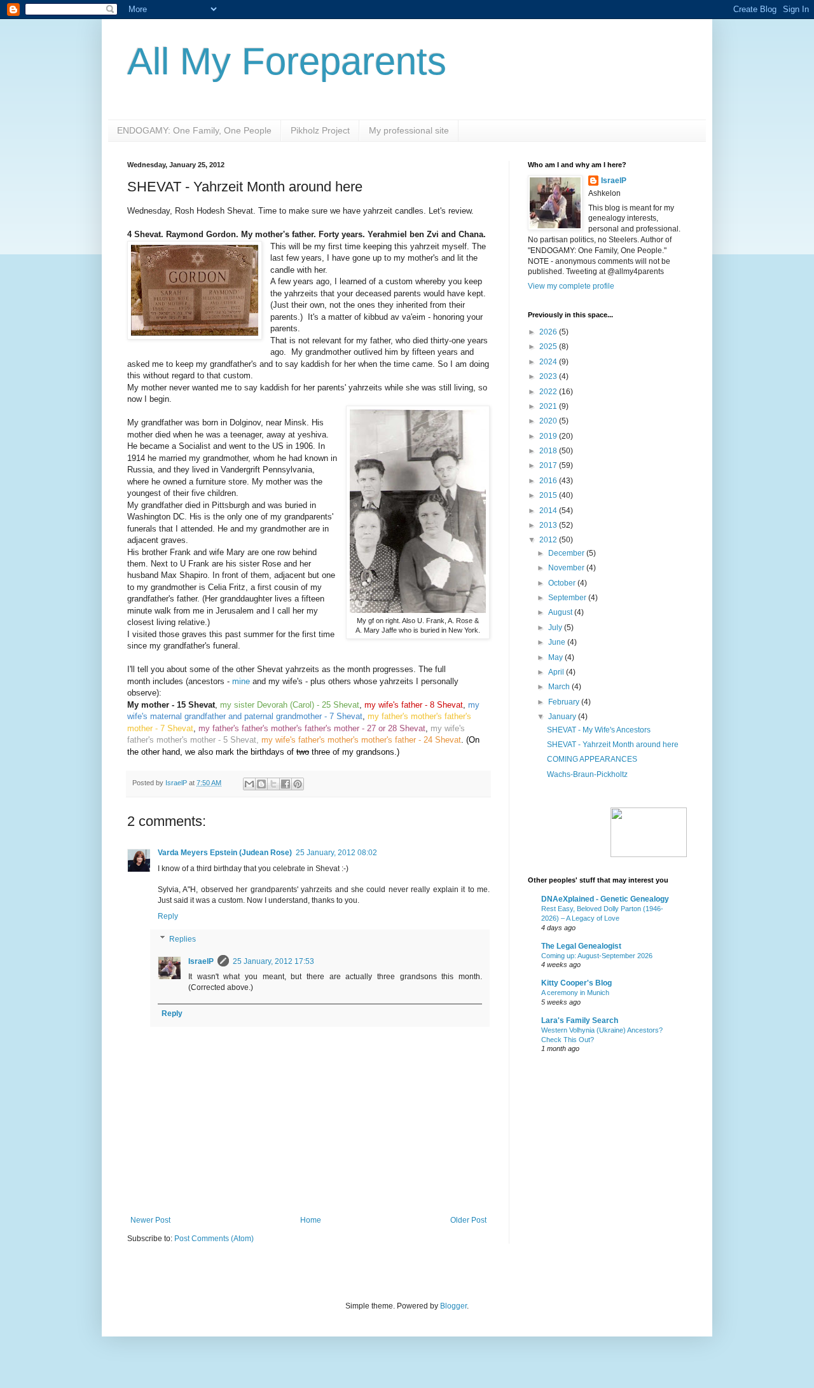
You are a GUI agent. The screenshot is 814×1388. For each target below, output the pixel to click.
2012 (549, 539)
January (563, 716)
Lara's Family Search (579, 1020)
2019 (549, 436)
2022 (549, 391)
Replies (182, 939)
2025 (549, 346)
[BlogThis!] (261, 784)
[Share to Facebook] (285, 784)
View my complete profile (571, 286)
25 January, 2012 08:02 (336, 852)
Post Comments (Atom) (214, 1238)
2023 (549, 376)
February (564, 701)
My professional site (409, 130)
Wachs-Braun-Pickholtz (587, 774)
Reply (168, 916)
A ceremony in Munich (575, 992)
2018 (549, 450)
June (557, 642)
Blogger (453, 1306)
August (561, 612)
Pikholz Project (320, 130)
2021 (549, 406)
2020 (549, 420)
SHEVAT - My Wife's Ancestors (599, 729)
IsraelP (201, 961)
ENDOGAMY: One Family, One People (194, 130)
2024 (549, 361)
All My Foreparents (286, 61)
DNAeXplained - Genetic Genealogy (605, 899)
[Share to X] (273, 784)
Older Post (468, 1220)
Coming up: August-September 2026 (596, 955)
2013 (549, 525)
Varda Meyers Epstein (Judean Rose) (225, 852)
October (562, 583)
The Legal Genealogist (581, 946)
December (567, 553)
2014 (549, 510)
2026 (549, 331)
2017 (549, 465)
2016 (549, 480)
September (568, 597)
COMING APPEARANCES (592, 759)
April (557, 672)
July (556, 627)
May (556, 657)
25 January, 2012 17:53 (273, 961)
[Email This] (249, 784)
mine (241, 681)
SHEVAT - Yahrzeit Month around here (613, 744)
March (560, 686)
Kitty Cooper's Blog (576, 983)
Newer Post (150, 1220)
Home (310, 1220)
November (567, 567)
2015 (549, 495)
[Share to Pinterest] (297, 784)
